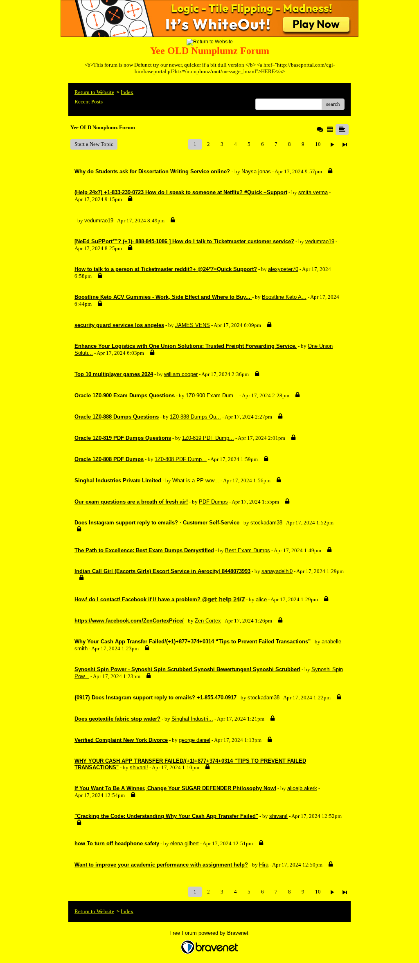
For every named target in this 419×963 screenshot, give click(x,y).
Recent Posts (88, 102)
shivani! (139, 767)
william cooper (181, 374)
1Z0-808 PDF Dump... (181, 459)
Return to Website (94, 92)
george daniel (194, 740)
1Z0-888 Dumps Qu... (195, 417)
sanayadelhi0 (277, 571)
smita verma (313, 192)
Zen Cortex (208, 621)
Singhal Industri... (192, 719)
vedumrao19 (98, 220)
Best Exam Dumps (247, 550)
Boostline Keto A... (284, 297)
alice (261, 599)
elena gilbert (184, 843)
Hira (263, 865)
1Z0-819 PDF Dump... (208, 438)
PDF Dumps (213, 502)
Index (127, 92)
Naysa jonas (256, 171)
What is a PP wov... (195, 480)
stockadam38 (266, 523)
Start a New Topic (93, 144)
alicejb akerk (302, 788)
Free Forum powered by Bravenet (209, 933)
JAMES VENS (192, 325)
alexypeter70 (283, 269)
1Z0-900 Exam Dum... (212, 395)
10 (318, 144)
